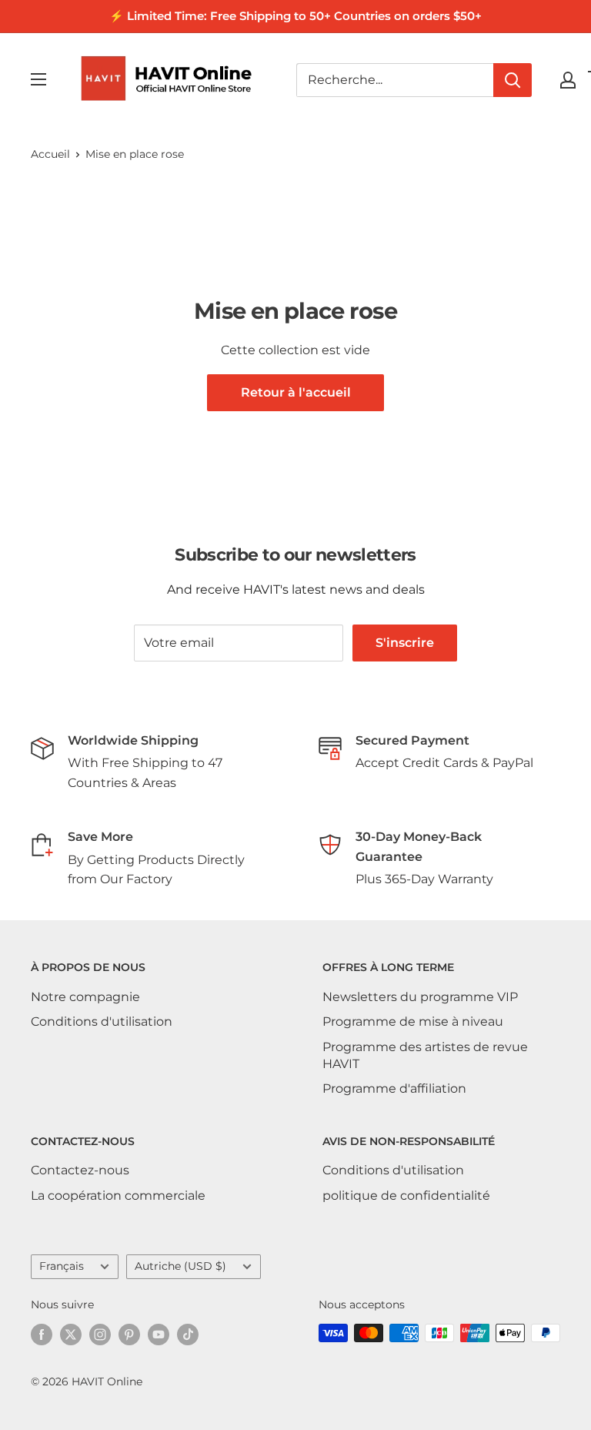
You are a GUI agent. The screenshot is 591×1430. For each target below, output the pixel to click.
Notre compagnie (85, 997)
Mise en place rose (134, 154)
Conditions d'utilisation (101, 1021)
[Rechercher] (512, 80)
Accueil (50, 154)
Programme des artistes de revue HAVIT (425, 1055)
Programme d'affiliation (394, 1088)
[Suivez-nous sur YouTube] (158, 1334)
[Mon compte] (568, 80)
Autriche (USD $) (180, 1266)
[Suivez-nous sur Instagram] (100, 1334)
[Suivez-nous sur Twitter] (71, 1334)
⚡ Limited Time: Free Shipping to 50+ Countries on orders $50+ (295, 15)
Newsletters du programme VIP (420, 997)
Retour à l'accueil (296, 392)
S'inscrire (405, 642)
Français (61, 1266)
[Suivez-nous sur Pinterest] (129, 1334)
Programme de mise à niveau (412, 1021)
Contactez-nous (80, 1170)
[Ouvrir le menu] (38, 79)
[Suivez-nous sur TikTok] (188, 1334)
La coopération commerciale (118, 1195)
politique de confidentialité (406, 1195)
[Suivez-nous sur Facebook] (41, 1334)
